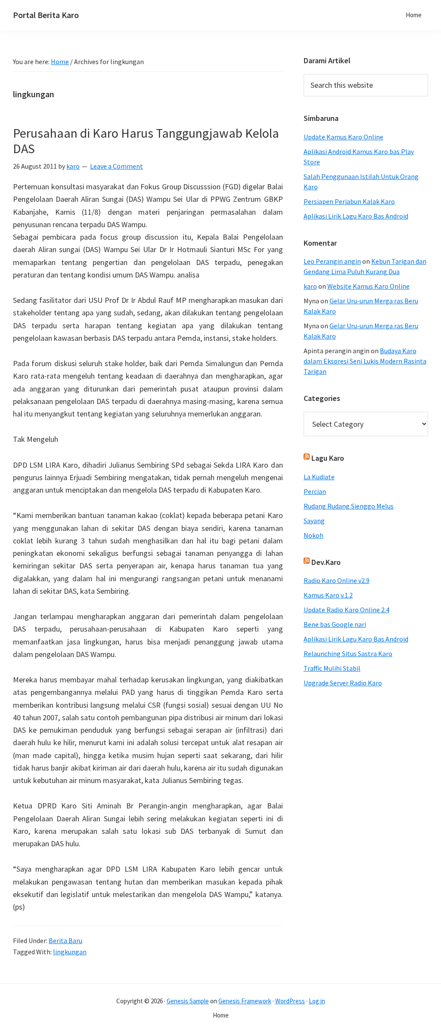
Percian (315, 491)
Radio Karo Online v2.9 (337, 580)
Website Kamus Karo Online (368, 286)
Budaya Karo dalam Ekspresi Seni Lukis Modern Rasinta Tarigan (365, 361)
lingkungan (70, 951)
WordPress (290, 1001)
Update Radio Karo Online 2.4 (346, 609)
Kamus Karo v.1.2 (328, 595)
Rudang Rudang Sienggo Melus (349, 506)
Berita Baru (65, 940)
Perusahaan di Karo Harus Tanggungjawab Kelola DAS (146, 141)
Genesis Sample (188, 1001)
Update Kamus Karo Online (343, 137)
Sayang (314, 520)
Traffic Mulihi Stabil (332, 668)
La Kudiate (319, 476)
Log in (317, 1001)
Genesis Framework (244, 1001)
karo (310, 286)
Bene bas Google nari (335, 624)
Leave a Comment (116, 166)
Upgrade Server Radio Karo (343, 682)
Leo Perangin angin (332, 261)
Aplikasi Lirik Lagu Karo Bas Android (356, 216)
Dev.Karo (326, 562)
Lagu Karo (327, 458)
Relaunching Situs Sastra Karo (348, 653)
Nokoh (313, 535)
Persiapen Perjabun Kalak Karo (349, 201)
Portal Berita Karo (46, 14)
